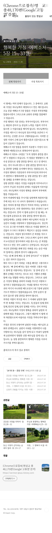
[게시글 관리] (17, 359)
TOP (46, 510)
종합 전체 (20, 370)
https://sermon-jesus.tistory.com (18, 472)
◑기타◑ (10, 370)
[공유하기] (14, 359)
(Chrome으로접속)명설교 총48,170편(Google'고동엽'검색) (24, 5)
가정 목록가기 (37, 81)
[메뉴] (47, 5)
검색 (40, 5)
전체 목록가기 (15, 81)
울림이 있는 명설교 (34, 16)
